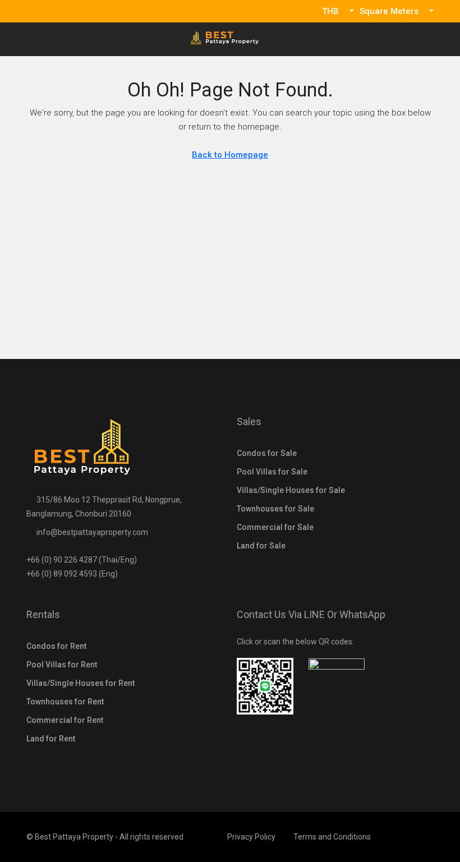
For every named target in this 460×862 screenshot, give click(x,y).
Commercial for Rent (64, 720)
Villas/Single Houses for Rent (80, 683)
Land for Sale (261, 545)
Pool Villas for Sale (272, 471)
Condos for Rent (56, 646)
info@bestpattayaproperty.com (92, 532)
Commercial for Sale (275, 527)
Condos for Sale (267, 453)
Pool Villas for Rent (61, 664)
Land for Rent (50, 738)
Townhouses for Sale (275, 508)
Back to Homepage (230, 155)
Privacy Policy (251, 836)
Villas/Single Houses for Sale (291, 490)
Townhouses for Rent (65, 701)
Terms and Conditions (332, 836)
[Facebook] (423, 836)
